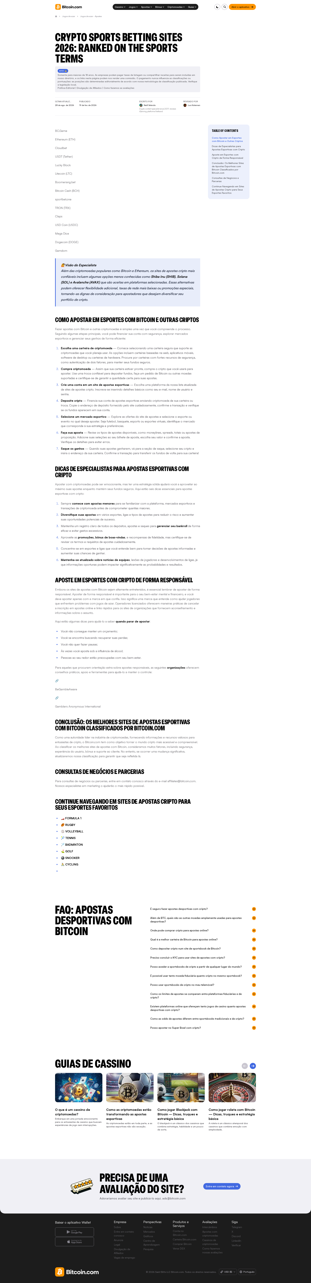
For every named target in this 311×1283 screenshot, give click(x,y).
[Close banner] (176, 606)
